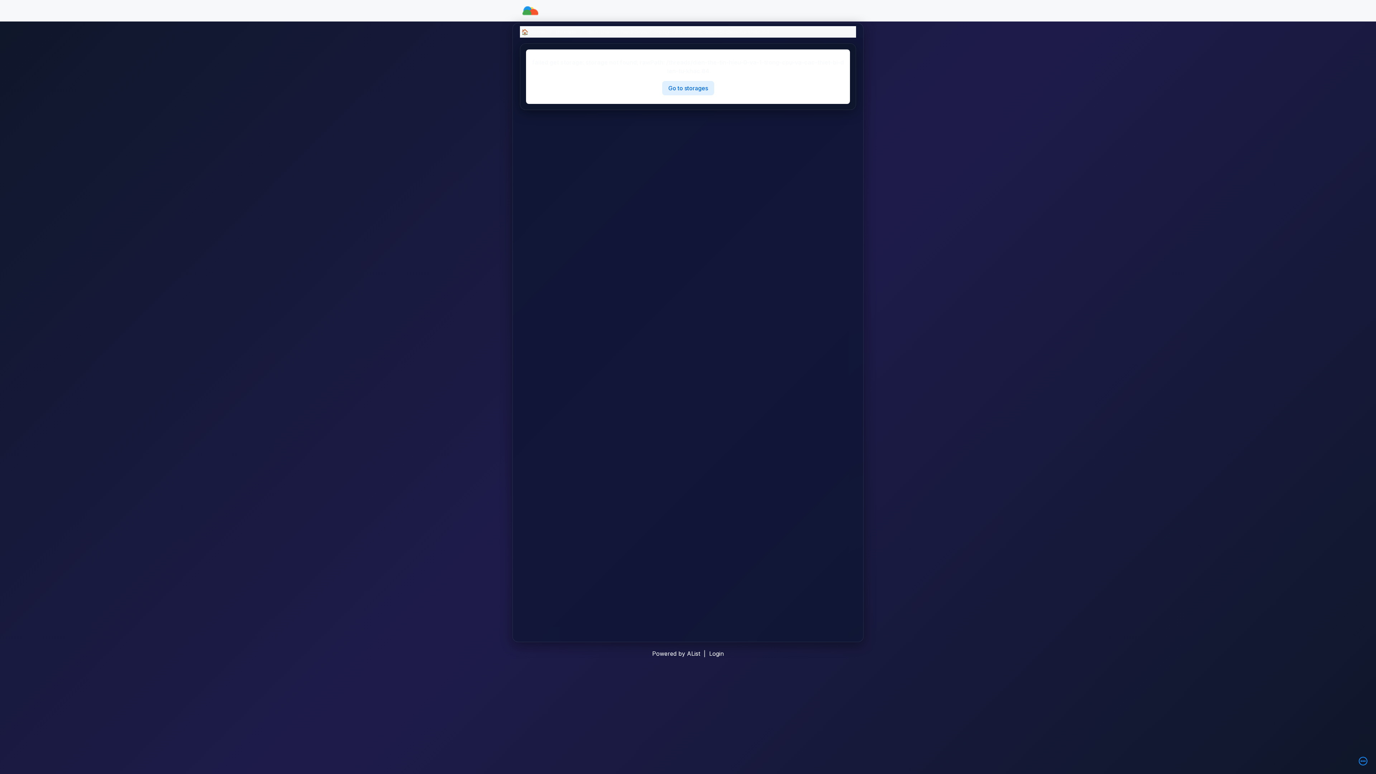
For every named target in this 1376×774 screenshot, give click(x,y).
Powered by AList (676, 653)
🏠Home (533, 31)
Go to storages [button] (688, 88)
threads (566, 31)
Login (716, 653)
